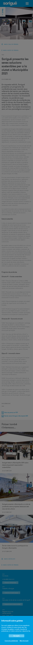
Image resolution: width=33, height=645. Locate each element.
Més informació (24, 641)
